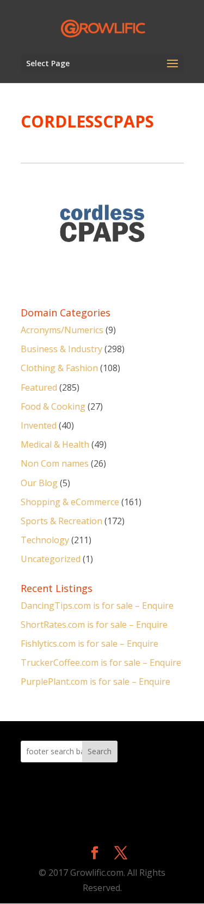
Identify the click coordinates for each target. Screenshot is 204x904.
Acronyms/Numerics (62, 330)
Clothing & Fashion (59, 368)
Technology (45, 540)
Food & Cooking (53, 406)
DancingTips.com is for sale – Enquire (97, 606)
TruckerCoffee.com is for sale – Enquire (101, 663)
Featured (39, 387)
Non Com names (55, 463)
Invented (39, 425)
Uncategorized (51, 559)
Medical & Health (55, 444)
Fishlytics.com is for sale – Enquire (89, 644)
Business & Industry (61, 349)
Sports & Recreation (61, 521)
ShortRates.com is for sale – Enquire (94, 625)
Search (100, 751)
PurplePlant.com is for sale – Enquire (95, 681)
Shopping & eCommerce (70, 502)
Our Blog (39, 483)
